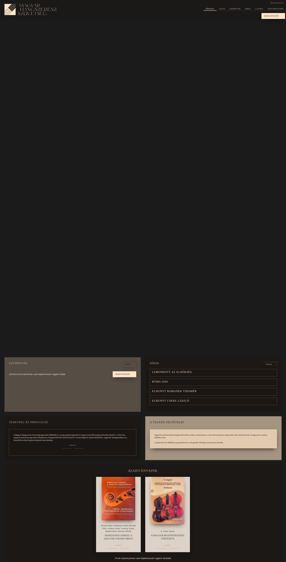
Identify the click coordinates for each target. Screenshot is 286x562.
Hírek (248, 9)
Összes (128, 364)
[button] (213, 372)
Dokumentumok (276, 9)
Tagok (222, 9)
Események (235, 9)
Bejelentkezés (271, 16)
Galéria (259, 9)
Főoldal (210, 9)
